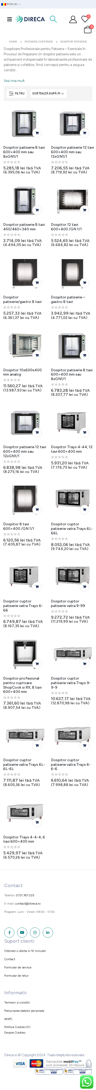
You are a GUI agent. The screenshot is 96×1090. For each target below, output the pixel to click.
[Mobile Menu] (9, 19)
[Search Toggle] (53, 19)
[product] (25, 123)
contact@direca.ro (28, 903)
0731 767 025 (25, 895)
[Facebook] (9, 932)
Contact (9, 959)
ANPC (8, 1019)
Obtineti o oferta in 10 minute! (25, 951)
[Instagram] (35, 932)
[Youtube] (22, 932)
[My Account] (73, 19)
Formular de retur (16, 975)
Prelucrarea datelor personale (24, 1011)
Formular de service (17, 967)
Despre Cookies (14, 1032)
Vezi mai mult (14, 81)
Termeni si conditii (17, 1002)
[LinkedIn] (48, 932)
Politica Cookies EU (17, 1027)
